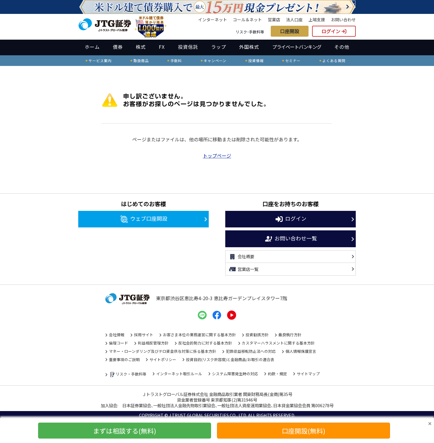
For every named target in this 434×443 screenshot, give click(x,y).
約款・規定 (277, 373)
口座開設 (289, 31)
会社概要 (246, 256)
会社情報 (116, 334)
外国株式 (249, 46)
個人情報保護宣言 (300, 351)
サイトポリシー (162, 359)
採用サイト (143, 334)
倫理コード (118, 343)
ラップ (218, 46)
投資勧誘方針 (257, 334)
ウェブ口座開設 (148, 218)
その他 (341, 46)
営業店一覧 (248, 269)
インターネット (212, 19)
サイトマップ (308, 373)
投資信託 (188, 46)
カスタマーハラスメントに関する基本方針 (278, 343)
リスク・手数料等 (131, 374)
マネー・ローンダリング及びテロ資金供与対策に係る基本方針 (162, 351)
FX (162, 46)
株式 (141, 46)
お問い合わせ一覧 (296, 238)
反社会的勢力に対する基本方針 (205, 343)
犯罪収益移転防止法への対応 (251, 351)
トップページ (217, 155)
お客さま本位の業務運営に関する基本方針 (199, 334)
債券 (118, 46)
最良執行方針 (289, 334)
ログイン (332, 31)
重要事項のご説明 (124, 359)
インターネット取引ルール (179, 373)
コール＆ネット (247, 19)
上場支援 (317, 19)
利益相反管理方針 (153, 343)
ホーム (92, 46)
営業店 (274, 19)
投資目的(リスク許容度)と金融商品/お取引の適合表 (230, 359)
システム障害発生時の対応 (235, 373)
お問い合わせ (343, 19)
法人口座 (294, 19)
